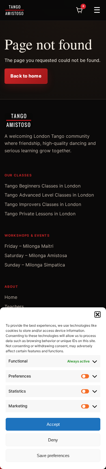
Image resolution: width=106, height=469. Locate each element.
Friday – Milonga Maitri (29, 246)
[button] (97, 314)
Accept (53, 424)
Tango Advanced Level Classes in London (49, 195)
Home (11, 297)
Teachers (14, 306)
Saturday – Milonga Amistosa (36, 255)
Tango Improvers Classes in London (43, 204)
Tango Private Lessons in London (40, 213)
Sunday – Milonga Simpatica (35, 265)
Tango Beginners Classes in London (43, 186)
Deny (53, 439)
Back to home (26, 76)
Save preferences (53, 455)
